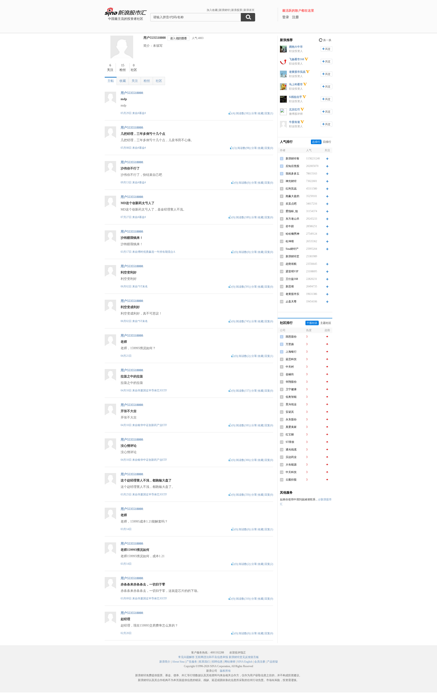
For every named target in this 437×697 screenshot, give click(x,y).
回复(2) (268, 564)
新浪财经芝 (292, 256)
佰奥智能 (291, 396)
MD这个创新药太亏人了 (138, 203)
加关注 (326, 49)
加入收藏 (212, 10)
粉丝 (147, 81)
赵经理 (125, 619)
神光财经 (291, 181)
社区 (159, 81)
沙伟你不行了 (130, 168)
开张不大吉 (129, 411)
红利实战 (291, 188)
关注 (135, 81)
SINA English (244, 661)
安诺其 (290, 412)
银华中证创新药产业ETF (152, 425)
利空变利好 (129, 272)
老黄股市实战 (297, 71)
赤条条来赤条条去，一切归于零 (143, 584)
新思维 (290, 286)
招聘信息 (217, 661)
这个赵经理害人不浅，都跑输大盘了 (146, 480)
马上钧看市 (296, 84)
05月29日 (126, 113)
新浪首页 (249, 10)
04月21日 (126, 355)
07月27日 (126, 217)
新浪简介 (164, 661)
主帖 (110, 81)
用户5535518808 (154, 37)
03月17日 (126, 251)
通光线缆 (291, 449)
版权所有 (225, 670)
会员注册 (259, 661)
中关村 (290, 366)
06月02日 (126, 286)
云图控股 (291, 479)
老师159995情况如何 (135, 549)
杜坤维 (290, 241)
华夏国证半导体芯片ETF (152, 390)
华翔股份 (291, 381)
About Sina (178, 661)
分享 (254, 113)
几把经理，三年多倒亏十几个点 (143, 133)
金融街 (290, 374)
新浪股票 (236, 10)
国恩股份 (291, 336)
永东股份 (291, 419)
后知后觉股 (292, 166)
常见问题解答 (186, 657)
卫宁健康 (291, 389)
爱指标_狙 (292, 211)
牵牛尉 (290, 226)
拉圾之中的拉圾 (132, 376)
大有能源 (291, 464)
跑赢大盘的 (292, 196)
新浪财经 (224, 10)
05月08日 (126, 147)
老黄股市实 (292, 294)
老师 (124, 341)
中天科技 (291, 472)
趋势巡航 (291, 263)
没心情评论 (129, 445)
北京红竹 (294, 109)
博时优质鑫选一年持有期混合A (156, 251)
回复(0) (268, 148)
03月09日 (126, 598)
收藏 (122, 81)
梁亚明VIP (292, 271)
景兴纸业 (291, 404)
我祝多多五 (292, 173)
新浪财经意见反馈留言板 (244, 657)
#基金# (142, 113)
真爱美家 (291, 427)
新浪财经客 (292, 158)
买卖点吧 (291, 203)
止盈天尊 (291, 301)
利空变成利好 (130, 307)
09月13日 (126, 182)
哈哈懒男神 (292, 233)
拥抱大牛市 (296, 46)
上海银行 (291, 351)
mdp (124, 99)
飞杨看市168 (296, 59)
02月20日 (126, 633)
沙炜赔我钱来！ (132, 237)
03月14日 (126, 529)
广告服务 (191, 661)
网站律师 (229, 661)
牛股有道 (294, 122)
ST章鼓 (290, 442)
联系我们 (204, 661)
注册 (295, 17)
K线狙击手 (295, 97)
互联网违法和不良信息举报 (211, 657)
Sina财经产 (292, 248)
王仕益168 (292, 279)
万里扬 (290, 344)
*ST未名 (143, 286)
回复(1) (268, 113)
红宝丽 (290, 434)
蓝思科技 (291, 359)
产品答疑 (272, 661)
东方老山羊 (292, 218)
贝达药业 (291, 457)
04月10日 (126, 390)
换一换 (327, 40)
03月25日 (126, 494)
